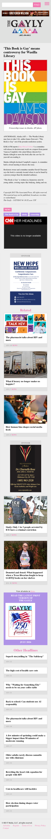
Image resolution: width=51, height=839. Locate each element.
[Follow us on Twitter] (20, 30)
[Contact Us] (30, 30)
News (7, 209)
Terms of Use (27, 825)
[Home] (25, 23)
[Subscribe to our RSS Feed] (25, 30)
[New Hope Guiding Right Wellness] (25, 281)
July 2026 (25, 642)
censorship (35, 214)
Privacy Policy (40, 825)
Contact (6, 828)
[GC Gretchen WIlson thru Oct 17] (25, 13)
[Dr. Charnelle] (25, 468)
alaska (24, 214)
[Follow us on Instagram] (35, 30)
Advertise (6, 825)
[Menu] (47, 3)
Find (36, 4)
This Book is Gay (11, 214)
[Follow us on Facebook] (15, 30)
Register (16, 825)
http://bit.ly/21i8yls (26, 146)
